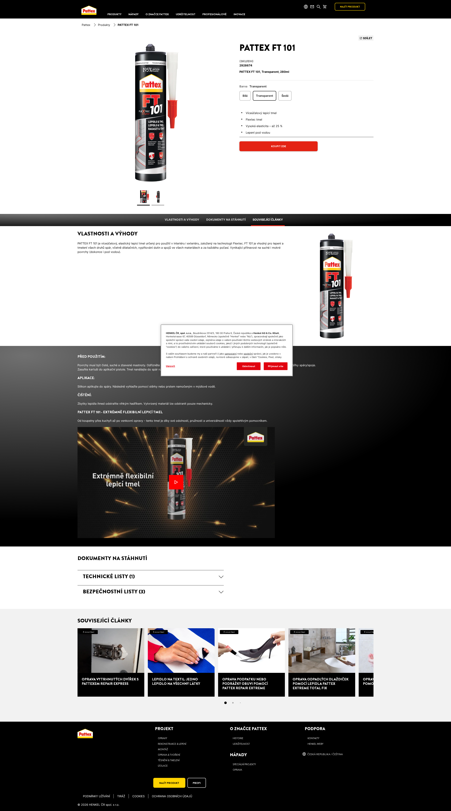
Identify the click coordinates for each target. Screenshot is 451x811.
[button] (151, 576)
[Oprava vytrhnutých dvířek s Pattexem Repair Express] (111, 662)
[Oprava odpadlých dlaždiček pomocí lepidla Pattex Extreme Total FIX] (321, 662)
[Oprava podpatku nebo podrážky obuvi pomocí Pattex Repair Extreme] (251, 662)
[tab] (225, 703)
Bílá (245, 95)
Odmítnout (248, 366)
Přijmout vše (275, 366)
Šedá (285, 95)
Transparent (264, 95)
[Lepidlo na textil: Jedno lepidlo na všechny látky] (181, 662)
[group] (151, 122)
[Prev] (71, 662)
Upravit (170, 366)
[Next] (380, 662)
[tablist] (225, 703)
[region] (227, 350)
